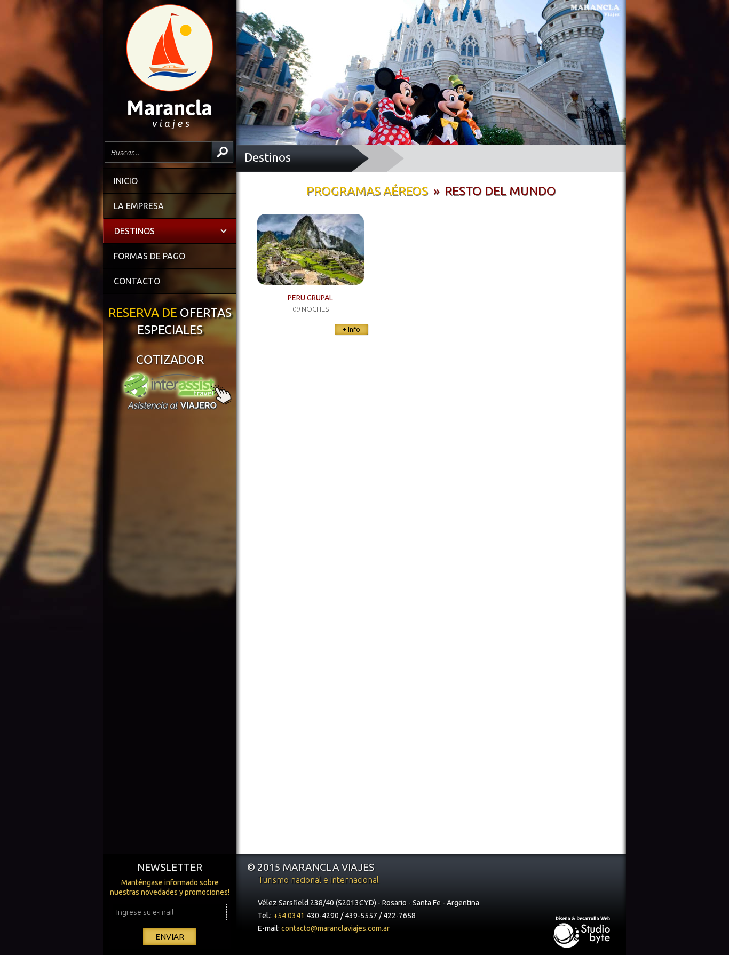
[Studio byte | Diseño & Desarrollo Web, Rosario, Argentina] (583, 934)
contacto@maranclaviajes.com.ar (335, 928)
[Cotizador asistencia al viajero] (169, 407)
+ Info (351, 329)
